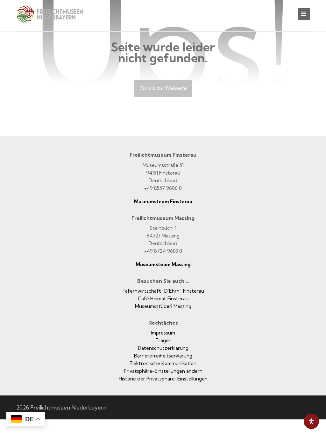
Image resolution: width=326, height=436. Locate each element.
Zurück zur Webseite (163, 88)
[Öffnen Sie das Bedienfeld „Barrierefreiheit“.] (311, 421)
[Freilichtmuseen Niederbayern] (54, 18)
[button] (304, 14)
